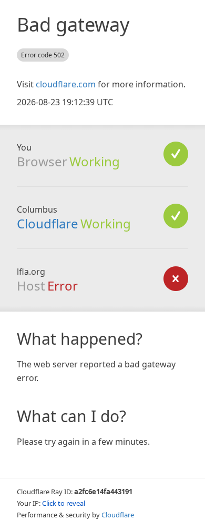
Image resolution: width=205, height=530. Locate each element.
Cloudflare (47, 223)
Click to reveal (63, 503)
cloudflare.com (66, 84)
